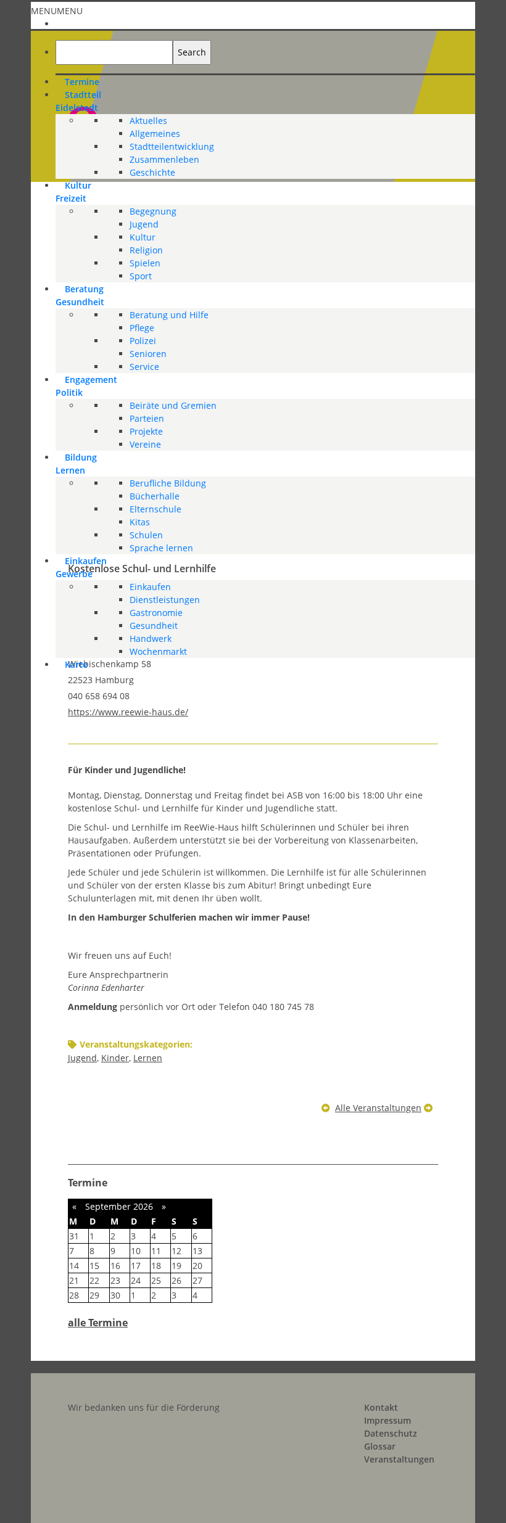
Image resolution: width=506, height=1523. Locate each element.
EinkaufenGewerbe (81, 567)
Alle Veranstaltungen (378, 1108)
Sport (141, 276)
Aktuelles (148, 120)
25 (156, 1280)
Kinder (115, 1058)
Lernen (147, 1058)
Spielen (145, 263)
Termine (82, 82)
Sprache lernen (161, 548)
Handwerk (151, 638)
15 (94, 1265)
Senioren (148, 353)
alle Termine (98, 1322)
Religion (146, 250)
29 (94, 1295)
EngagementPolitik (86, 386)
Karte (76, 664)
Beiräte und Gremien (173, 405)
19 (176, 1265)
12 (176, 1251)
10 (136, 1251)
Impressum (387, 1420)
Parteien (147, 418)
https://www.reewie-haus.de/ (128, 712)
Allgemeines (155, 133)
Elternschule (155, 509)
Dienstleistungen (165, 600)
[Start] (65, 22)
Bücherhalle (155, 496)
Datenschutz (390, 1433)
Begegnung (153, 211)
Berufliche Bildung (168, 483)
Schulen (146, 535)
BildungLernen (76, 463)
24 (136, 1280)
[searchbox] (114, 52)
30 (115, 1295)
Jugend (144, 224)
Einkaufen (150, 587)
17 (136, 1265)
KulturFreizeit (73, 191)
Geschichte (152, 172)
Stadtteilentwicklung (172, 146)
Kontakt (381, 1407)
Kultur (143, 237)
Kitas (140, 522)
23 (115, 1280)
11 (156, 1251)
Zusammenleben (164, 159)
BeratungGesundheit (80, 295)
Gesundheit (154, 625)
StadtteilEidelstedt (78, 101)
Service (144, 366)
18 (156, 1265)
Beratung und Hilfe (169, 315)
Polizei (143, 341)
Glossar (380, 1446)
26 (176, 1280)
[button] (57, 11)
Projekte (146, 431)
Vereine (145, 444)
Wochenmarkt (158, 651)
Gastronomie (156, 612)
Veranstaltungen (399, 1459)
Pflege (142, 328)
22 (94, 1280)
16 (115, 1265)
